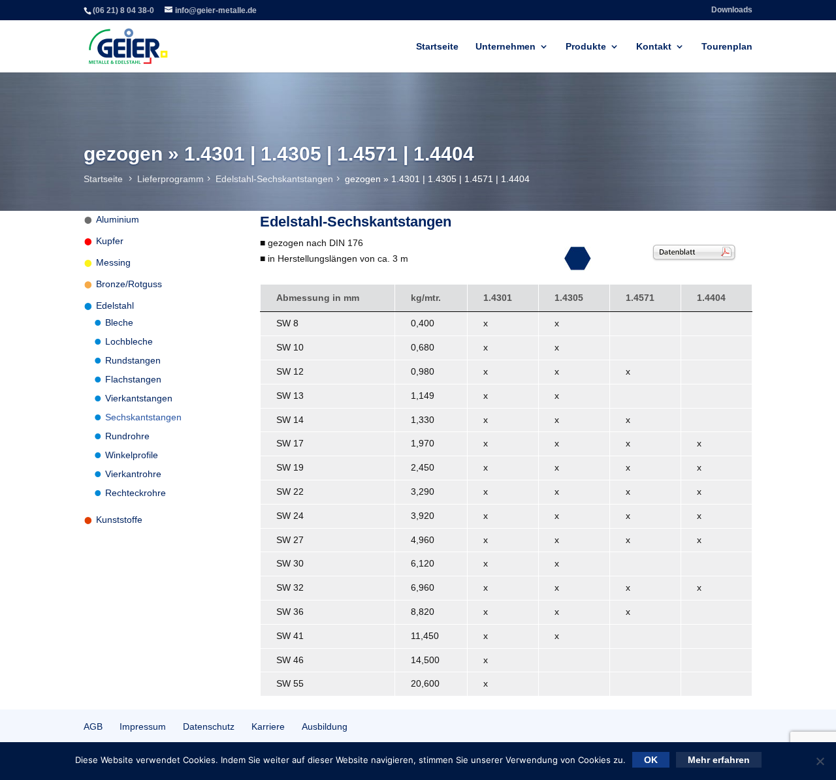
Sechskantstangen (143, 417)
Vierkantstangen (138, 398)
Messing (113, 262)
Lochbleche (129, 341)
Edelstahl (115, 305)
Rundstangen (133, 360)
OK (651, 760)
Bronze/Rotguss (129, 284)
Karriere (268, 726)
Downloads (731, 10)
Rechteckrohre (135, 493)
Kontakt (653, 47)
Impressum (143, 726)
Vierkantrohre (133, 474)
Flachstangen (133, 379)
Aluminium (117, 219)
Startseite (437, 47)
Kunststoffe (119, 519)
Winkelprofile (131, 455)
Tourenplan (726, 47)
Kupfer (109, 241)
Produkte (586, 47)
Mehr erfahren (719, 760)
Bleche (119, 322)
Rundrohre (127, 436)
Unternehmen (505, 47)
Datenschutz (208, 726)
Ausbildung (324, 726)
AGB (93, 726)
